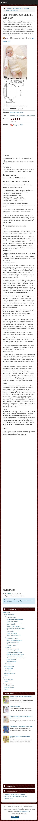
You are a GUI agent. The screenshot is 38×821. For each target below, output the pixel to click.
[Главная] (4, 8)
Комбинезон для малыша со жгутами (21, 726)
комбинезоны (31, 115)
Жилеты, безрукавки (12, 621)
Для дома (8, 663)
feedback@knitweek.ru (23, 811)
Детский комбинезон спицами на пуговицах (20, 737)
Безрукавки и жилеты (13, 638)
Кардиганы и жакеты (13, 642)
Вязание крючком (9, 666)
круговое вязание (15, 115)
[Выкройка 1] (15, 93)
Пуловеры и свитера (13, 644)
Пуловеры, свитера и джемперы (16, 628)
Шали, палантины (12, 633)
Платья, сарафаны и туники (15, 656)
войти (14, 600)
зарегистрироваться (25, 600)
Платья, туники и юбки (13, 630)
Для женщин (9, 616)
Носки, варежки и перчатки (14, 640)
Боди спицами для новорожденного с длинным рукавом (21, 717)
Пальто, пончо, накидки (13, 626)
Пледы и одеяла (11, 661)
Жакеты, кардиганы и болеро (15, 654)
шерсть (23, 115)
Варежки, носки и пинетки (14, 652)
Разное (6, 675)
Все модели (6, 612)
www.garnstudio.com (16, 112)
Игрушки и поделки (9, 673)
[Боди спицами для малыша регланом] (15, 63)
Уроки (4, 678)
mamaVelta (8, 594)
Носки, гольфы (11, 624)
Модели (9, 8)
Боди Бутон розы (15, 706)
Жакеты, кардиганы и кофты (15, 623)
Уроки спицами (8, 679)
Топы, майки (10, 631)
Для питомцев (9, 665)
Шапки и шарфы (11, 659)
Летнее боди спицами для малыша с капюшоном (21, 697)
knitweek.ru (5, 2)
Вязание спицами (17, 8)
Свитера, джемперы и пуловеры (16, 658)
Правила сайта (9, 798)
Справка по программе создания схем (16, 796)
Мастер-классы (7, 684)
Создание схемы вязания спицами (15, 794)
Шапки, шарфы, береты (14, 635)
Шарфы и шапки (11, 645)
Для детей (26, 8)
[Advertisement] (20, 141)
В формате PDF (18, 125)
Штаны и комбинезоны (11, 10)
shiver (6, 38)
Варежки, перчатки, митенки (15, 619)
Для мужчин (8, 637)
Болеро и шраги (11, 617)
